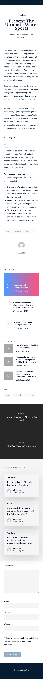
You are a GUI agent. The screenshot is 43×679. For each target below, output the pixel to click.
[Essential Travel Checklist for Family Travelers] (21, 485)
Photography (29, 231)
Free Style (17, 231)
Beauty (7, 231)
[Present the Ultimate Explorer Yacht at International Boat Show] (21, 542)
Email (7, 613)
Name (7, 601)
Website (7, 624)
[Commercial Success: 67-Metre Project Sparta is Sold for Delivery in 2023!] (21, 513)
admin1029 (16, 34)
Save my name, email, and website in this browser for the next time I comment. (21, 641)
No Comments (21, 37)
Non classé (22, 15)
